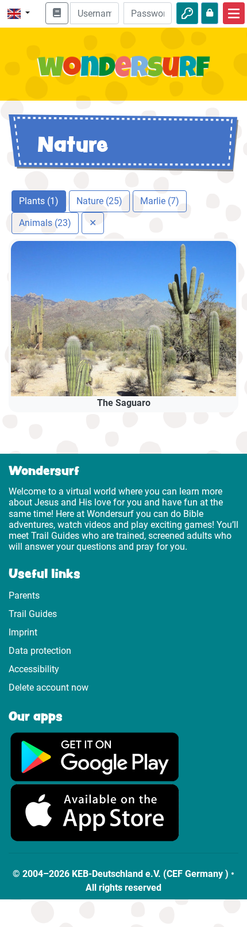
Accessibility (34, 669)
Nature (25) (99, 201)
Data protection (40, 650)
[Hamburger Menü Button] (234, 13)
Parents (24, 595)
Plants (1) (39, 201)
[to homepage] (123, 73)
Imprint (23, 632)
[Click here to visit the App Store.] (95, 812)
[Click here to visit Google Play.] (95, 756)
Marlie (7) (159, 201)
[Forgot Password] (209, 13)
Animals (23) (45, 222)
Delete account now (48, 687)
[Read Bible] (56, 13)
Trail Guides (33, 613)
